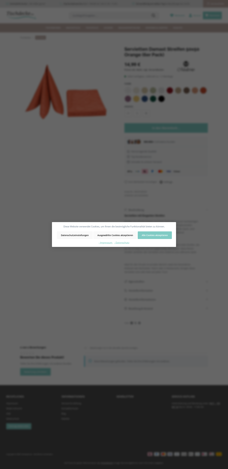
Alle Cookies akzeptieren (155, 235)
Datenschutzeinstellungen (75, 235)
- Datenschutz (121, 242)
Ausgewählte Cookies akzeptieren (115, 235)
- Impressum (106, 242)
